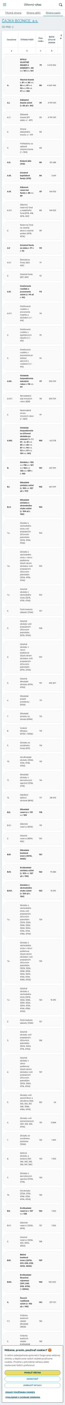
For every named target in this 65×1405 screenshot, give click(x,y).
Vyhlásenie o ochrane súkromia (22, 1397)
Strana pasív (53, 12)
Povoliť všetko (32, 1373)
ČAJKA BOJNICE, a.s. (20, 21)
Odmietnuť (32, 1379)
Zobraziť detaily (32, 1385)
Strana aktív (34, 12)
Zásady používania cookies (20, 1392)
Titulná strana (13, 12)
